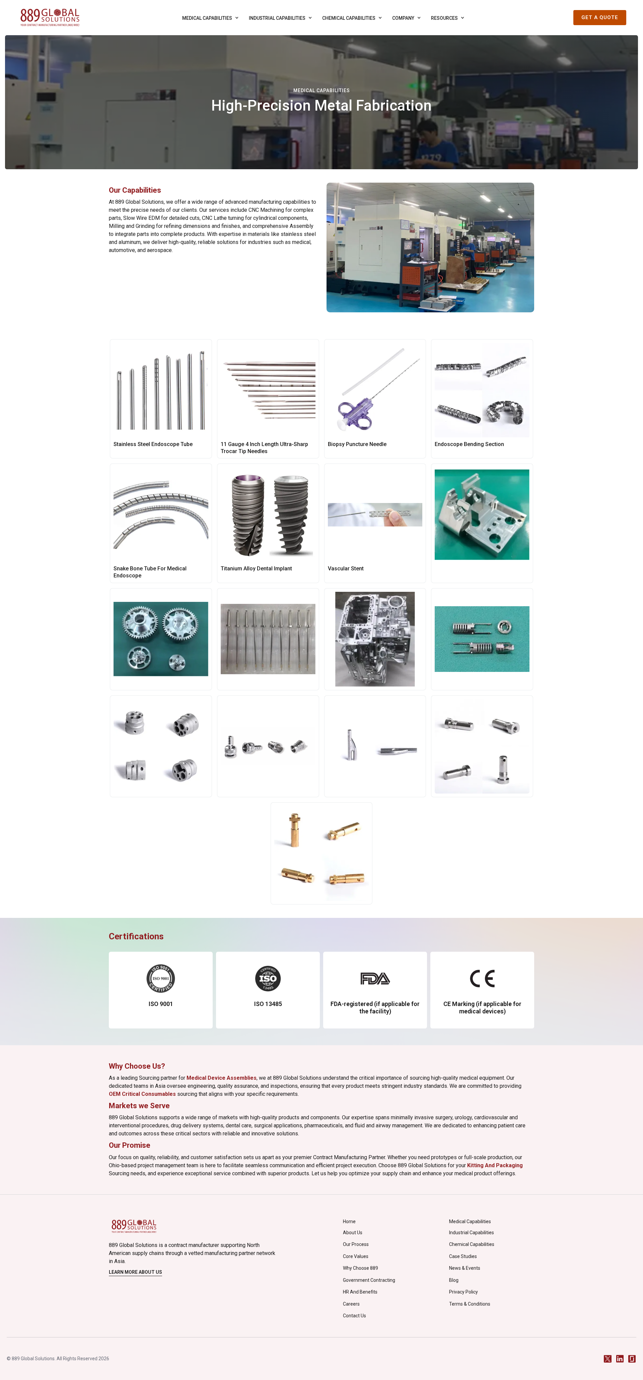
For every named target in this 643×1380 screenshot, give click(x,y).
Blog (453, 1280)
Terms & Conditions (469, 1304)
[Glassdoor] (632, 1358)
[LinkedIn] (620, 1358)
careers (351, 1304)
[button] (208, 18)
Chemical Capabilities (471, 1244)
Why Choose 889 (360, 1268)
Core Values (355, 1256)
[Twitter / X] (607, 1358)
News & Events (464, 1268)
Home (349, 1221)
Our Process (356, 1244)
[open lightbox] (482, 523)
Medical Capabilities (470, 1221)
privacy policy (463, 1292)
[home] (50, 17)
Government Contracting (369, 1280)
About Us (352, 1232)
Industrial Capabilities (471, 1232)
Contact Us (354, 1315)
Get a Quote (599, 17)
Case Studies (463, 1256)
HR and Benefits (360, 1292)
